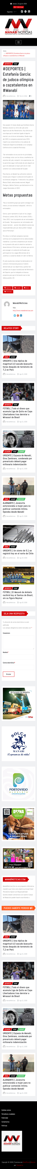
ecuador (18, 288)
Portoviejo (9, 292)
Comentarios (5, 1122)
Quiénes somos (6, 1110)
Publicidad (5, 1118)
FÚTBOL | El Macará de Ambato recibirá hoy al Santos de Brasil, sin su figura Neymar (18, 595)
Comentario (6, 633)
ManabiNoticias (10, 96)
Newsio (33, 1162)
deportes (8, 288)
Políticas (4, 1126)
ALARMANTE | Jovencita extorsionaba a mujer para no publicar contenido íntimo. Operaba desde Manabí (17, 507)
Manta (27, 288)
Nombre (5, 652)
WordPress (26, 1162)
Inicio (4, 51)
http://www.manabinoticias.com (23, 310)
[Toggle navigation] (18, 42)
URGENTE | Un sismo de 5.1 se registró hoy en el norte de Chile (18, 552)
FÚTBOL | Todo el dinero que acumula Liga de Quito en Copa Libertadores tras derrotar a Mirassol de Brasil (17, 413)
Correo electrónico (9, 663)
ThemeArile (19, 1165)
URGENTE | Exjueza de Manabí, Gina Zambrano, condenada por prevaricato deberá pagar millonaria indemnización (17, 460)
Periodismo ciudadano (8, 1114)
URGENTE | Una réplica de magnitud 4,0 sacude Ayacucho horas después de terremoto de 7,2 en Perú (18, 365)
